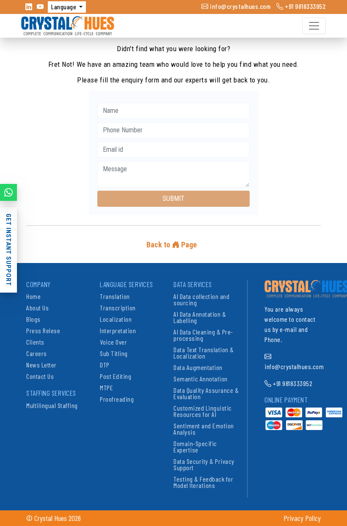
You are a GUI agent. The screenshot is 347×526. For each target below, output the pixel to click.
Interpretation (118, 330)
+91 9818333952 (305, 6)
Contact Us (40, 376)
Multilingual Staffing (52, 405)
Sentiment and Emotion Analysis (204, 429)
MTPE (106, 388)
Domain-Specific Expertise (195, 446)
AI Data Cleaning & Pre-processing (203, 335)
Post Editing (115, 376)
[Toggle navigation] (314, 25)
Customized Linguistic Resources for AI (203, 411)
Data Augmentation (198, 367)
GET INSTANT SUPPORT (8, 250)
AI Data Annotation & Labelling (200, 317)
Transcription (118, 308)
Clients (35, 342)
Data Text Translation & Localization (204, 352)
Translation (115, 296)
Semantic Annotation (201, 379)
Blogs (33, 319)
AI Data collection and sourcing (201, 299)
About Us (37, 308)
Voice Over (113, 342)
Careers (36, 353)
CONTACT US (8, 195)
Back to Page (171, 244)
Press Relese (43, 330)
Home (33, 296)
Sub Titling (114, 353)
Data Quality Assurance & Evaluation (206, 393)
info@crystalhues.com (239, 6)
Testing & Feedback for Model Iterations (203, 482)
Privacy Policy (302, 518)
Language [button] (64, 7)
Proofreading (117, 399)
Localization (116, 319)
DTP (105, 365)
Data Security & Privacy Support (204, 464)
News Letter (41, 365)
